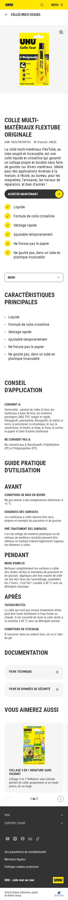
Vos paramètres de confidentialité (25, 852)
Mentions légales (15, 859)
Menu (11, 277)
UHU (7, 815)
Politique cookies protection (22, 867)
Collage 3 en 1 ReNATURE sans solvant (30, 772)
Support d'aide (15, 823)
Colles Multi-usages (25, 14)
